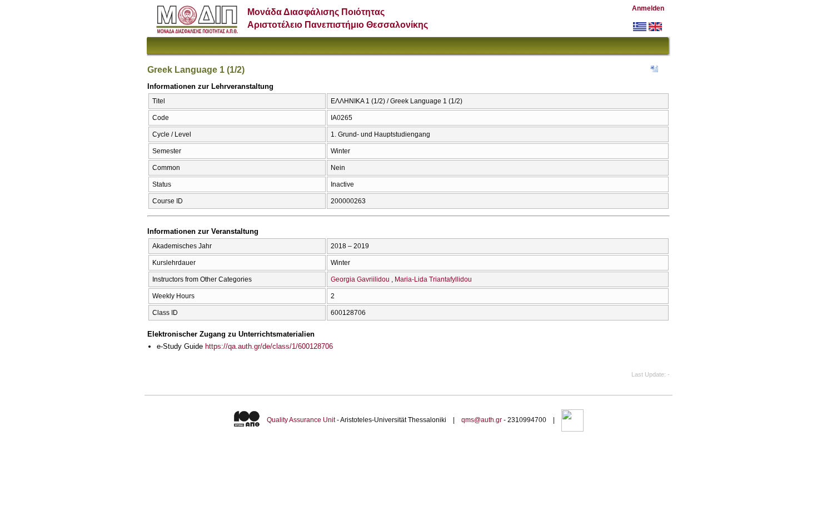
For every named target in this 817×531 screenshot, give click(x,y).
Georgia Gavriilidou (360, 279)
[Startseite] (197, 31)
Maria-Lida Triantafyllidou (433, 279)
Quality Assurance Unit (301, 420)
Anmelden (648, 8)
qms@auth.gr (481, 420)
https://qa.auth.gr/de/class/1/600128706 (269, 346)
